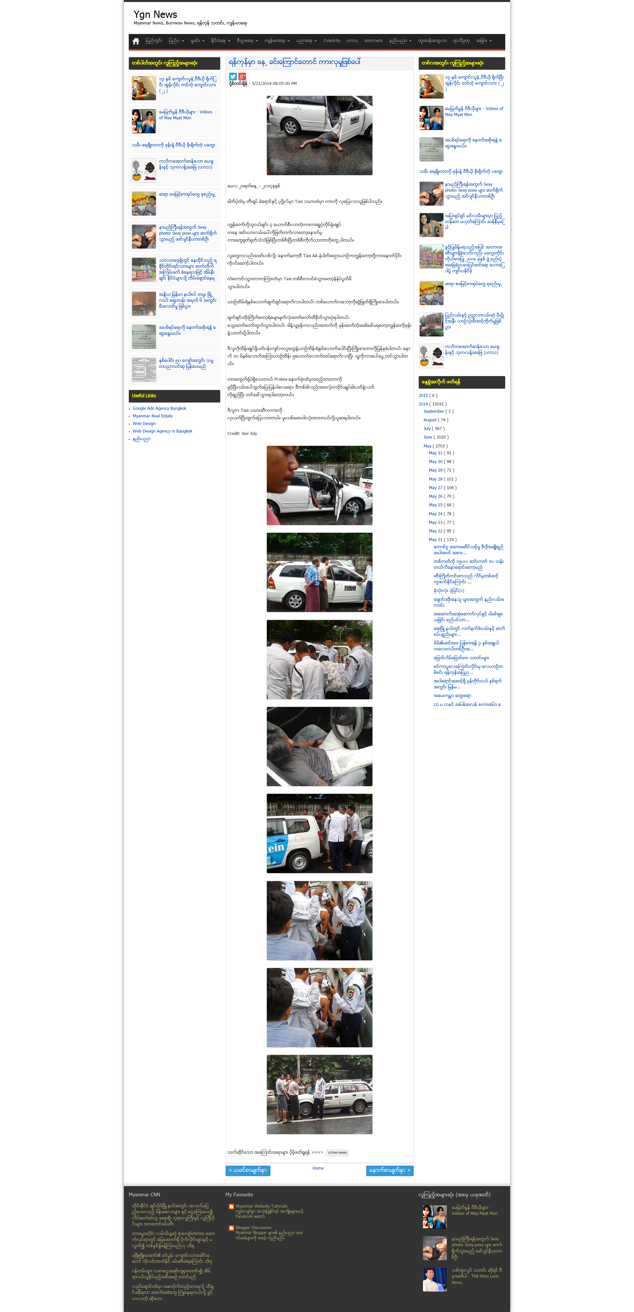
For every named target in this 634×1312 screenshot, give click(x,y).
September (434, 412)
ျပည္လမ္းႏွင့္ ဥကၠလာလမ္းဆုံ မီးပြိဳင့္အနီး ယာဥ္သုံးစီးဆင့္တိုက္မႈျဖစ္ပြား (474, 321)
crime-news (337, 1152)
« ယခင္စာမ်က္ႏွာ (248, 1171)
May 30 (436, 462)
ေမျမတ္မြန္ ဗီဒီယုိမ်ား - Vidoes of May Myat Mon (185, 115)
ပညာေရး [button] (305, 41)
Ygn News (155, 16)
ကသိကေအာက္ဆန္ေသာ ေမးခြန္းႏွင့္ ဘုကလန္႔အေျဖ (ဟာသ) (186, 165)
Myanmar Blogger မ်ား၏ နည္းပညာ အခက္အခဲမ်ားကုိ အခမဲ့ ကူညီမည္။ (269, 1235)
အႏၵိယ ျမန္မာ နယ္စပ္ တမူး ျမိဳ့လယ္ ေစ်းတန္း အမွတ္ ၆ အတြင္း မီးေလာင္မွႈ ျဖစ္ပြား (188, 301)
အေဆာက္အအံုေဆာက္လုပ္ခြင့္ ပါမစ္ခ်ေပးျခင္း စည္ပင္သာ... (468, 617)
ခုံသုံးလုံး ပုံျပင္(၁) (449, 591)
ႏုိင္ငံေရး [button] (219, 41)
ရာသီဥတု (461, 41)
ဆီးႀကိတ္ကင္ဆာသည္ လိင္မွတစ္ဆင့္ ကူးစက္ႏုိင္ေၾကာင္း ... (466, 579)
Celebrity (332, 41)
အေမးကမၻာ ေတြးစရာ (452, 696)
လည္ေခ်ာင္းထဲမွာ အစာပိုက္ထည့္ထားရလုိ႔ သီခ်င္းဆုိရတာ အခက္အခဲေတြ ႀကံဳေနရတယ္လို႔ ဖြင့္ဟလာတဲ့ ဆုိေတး (173, 1293)
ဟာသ (352, 41)
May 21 (436, 540)
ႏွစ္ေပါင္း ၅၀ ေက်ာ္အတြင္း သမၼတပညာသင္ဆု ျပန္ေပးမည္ (186, 364)
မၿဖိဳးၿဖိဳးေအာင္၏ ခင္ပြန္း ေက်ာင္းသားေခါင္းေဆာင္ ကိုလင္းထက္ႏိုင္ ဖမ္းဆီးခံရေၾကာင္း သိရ (172, 1259)
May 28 (436, 479)
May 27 (436, 488)
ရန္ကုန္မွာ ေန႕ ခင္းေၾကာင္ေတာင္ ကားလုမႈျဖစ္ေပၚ (295, 62)
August (431, 420)
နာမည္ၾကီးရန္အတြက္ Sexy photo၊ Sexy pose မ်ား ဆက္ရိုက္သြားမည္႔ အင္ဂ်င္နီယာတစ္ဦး (188, 234)
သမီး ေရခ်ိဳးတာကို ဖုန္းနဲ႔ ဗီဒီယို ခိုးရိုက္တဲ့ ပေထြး (173, 145)
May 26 (436, 497)
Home (318, 1169)
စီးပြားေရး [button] (246, 41)
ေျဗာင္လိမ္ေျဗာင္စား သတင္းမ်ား (461, 658)
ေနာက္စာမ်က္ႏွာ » (390, 1171)
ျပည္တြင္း (154, 41)
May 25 (436, 505)
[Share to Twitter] (233, 76)
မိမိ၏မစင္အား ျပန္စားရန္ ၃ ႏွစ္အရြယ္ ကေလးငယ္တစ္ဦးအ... (466, 646)
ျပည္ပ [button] (175, 41)
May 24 (436, 514)
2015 (424, 396)
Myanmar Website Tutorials (262, 1207)
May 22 (436, 531)
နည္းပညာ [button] (398, 41)
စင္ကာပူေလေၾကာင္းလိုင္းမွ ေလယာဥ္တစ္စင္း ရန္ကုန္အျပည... (468, 670)
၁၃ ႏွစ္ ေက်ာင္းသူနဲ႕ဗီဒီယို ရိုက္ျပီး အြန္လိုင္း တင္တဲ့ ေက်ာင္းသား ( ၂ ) (187, 85)
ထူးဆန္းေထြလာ (432, 41)
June (429, 438)
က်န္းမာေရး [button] (276, 41)
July (428, 429)
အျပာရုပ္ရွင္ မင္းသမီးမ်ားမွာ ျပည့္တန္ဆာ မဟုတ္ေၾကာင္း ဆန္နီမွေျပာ (474, 222)
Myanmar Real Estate (153, 416)
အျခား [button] (482, 41)
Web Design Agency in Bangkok (162, 432)
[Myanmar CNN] (136, 41)
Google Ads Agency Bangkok (159, 409)
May (428, 446)
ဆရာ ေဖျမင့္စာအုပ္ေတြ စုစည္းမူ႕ (187, 195)
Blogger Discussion (253, 1228)
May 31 (436, 453)
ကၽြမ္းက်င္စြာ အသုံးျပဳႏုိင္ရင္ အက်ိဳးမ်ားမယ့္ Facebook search (269, 1214)
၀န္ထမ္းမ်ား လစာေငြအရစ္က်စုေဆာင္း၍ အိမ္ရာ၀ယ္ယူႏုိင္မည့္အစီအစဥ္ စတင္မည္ (171, 1274)
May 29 (436, 471)
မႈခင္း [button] (196, 41)
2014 (424, 404)
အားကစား (374, 41)
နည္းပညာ (142, 439)
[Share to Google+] (242, 76)
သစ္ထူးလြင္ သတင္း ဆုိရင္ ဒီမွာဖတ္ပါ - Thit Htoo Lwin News (477, 1277)
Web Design (144, 424)
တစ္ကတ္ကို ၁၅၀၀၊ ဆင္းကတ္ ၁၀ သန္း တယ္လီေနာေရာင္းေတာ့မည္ (469, 565)
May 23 (436, 523)
